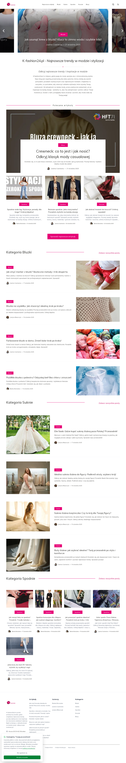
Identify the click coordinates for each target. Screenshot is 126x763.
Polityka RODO (49, 747)
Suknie (65, 4)
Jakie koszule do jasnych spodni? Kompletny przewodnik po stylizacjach (39, 730)
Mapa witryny (71, 747)
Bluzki (59, 4)
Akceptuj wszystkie (22, 757)
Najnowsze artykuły (48, 4)
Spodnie (72, 4)
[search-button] (113, 4)
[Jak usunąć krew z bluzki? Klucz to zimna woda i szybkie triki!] (63, 31)
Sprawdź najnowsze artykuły (63, 236)
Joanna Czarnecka (57, 706)
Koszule (80, 4)
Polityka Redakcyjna (60, 747)
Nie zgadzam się (22, 753)
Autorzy (55, 699)
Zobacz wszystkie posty (109, 253)
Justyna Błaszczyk (57, 710)
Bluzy (87, 4)
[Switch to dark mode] (118, 4)
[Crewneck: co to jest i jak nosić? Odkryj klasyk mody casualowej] (63, 141)
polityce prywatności (29, 748)
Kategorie (79, 699)
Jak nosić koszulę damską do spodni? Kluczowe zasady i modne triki (39, 705)
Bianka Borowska (57, 703)
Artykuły (32, 699)
